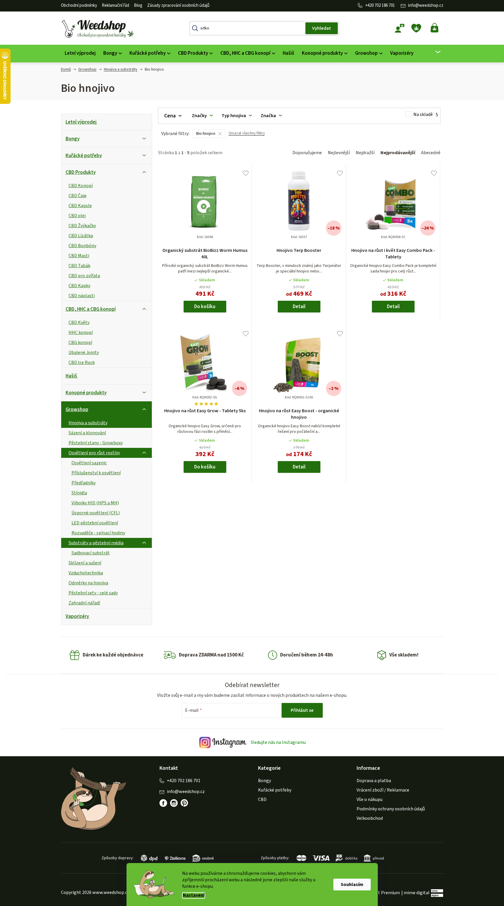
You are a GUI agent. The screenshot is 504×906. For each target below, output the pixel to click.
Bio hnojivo (205, 134)
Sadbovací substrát (90, 553)
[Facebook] (163, 803)
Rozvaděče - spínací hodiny (98, 533)
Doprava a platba (374, 780)
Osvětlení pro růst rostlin (94, 453)
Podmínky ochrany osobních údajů (391, 809)
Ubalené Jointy (84, 352)
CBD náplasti (82, 295)
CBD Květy (79, 322)
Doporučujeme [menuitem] (307, 152)
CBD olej (77, 215)
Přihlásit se (302, 710)
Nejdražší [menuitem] (365, 152)
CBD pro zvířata (84, 275)
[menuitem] (80, 53)
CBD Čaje (78, 195)
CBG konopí (80, 342)
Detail (299, 306)
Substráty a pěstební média (96, 543)
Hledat (321, 28)
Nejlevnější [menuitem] (339, 152)
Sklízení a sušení (85, 563)
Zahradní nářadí (84, 603)
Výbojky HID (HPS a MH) (95, 503)
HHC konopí (81, 332)
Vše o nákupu (369, 799)
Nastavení (193, 895)
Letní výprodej (81, 122)
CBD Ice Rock (82, 362)
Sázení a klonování (87, 433)
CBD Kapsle (80, 205)
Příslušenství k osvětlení (96, 473)
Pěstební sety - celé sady (93, 593)
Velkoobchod (370, 818)
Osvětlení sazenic (89, 463)
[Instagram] (174, 803)
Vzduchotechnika (86, 573)
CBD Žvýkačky (82, 225)
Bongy (72, 138)
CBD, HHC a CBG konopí (91, 309)
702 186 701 (385, 5)
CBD (262, 799)
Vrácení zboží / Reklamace (383, 790)
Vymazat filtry (247, 136)
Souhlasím (352, 884)
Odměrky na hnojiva (88, 583)
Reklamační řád (115, 5)
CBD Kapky (79, 285)
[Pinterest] (184, 803)
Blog (138, 5)
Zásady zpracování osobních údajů (178, 5)
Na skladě (425, 114)
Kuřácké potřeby (84, 155)
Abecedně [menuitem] (430, 152)
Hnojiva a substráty (88, 423)
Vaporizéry (77, 616)
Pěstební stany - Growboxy (96, 443)
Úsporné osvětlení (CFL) (95, 513)
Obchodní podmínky (79, 5)
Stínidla (79, 493)
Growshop (77, 409)
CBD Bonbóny (82, 245)
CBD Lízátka (81, 235)
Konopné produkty (86, 392)
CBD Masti (79, 255)
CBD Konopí (81, 185)
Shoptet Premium (381, 893)
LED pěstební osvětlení (94, 523)
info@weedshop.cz (425, 5)
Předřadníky (83, 483)
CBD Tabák (79, 265)
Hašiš (71, 376)
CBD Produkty (81, 172)
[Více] (434, 52)
